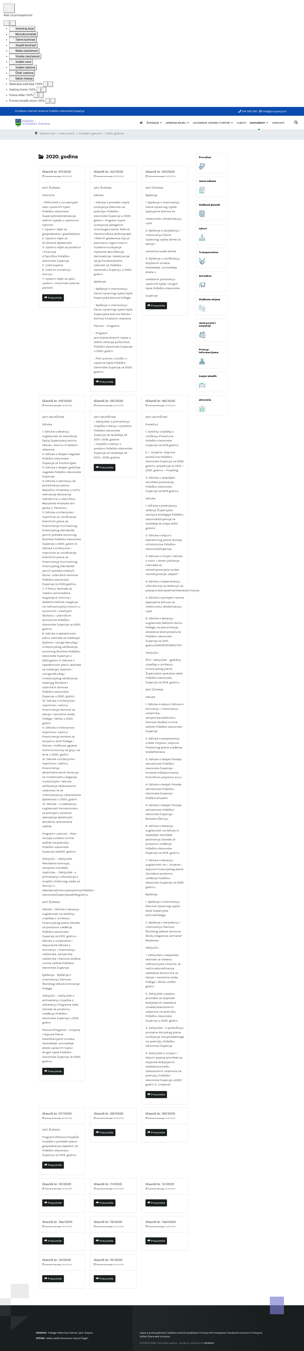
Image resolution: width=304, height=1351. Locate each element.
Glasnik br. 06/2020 (160, 400)
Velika (49, 1338)
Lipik (80, 1332)
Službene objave (209, 299)
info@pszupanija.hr (274, 111)
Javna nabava (207, 181)
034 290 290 (249, 111)
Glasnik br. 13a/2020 (57, 1221)
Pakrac (73, 1332)
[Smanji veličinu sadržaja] (45, 84)
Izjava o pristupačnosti (153, 1332)
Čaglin (84, 1338)
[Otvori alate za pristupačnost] (9, 8)
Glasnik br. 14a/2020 (160, 1221)
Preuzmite (54, 297)
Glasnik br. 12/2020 (159, 1184)
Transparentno (208, 252)
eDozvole (205, 400)
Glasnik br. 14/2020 (56, 1259)
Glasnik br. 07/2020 (57, 1113)
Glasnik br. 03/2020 (160, 171)
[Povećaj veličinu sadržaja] (50, 84)
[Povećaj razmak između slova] (53, 101)
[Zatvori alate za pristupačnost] (13, 23)
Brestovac (66, 1338)
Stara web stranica (159, 1336)
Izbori (203, 228)
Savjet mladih (208, 376)
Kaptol (77, 1338)
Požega (52, 1332)
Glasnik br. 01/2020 (56, 171)
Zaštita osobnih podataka (183, 1332)
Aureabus (205, 276)
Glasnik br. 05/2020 (108, 400)
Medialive (209, 1343)
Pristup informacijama (208, 350)
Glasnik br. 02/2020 (108, 171)
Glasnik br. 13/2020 (108, 1221)
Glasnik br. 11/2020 (108, 1184)
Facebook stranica (238, 1332)
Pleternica (63, 1332)
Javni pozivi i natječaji (207, 324)
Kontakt (279, 123)
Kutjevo (88, 1332)
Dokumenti (257, 123)
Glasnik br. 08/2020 (108, 1113)
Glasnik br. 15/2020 (108, 1259)
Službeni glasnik (209, 205)
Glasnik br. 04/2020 (57, 400)
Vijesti (241, 123)
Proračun (205, 157)
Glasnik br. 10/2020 (56, 1184)
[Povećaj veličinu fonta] (44, 90)
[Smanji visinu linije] (36, 95)
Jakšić (56, 1338)
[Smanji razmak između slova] (47, 101)
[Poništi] (7, 23)
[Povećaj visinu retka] (41, 95)
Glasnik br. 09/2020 (160, 1113)
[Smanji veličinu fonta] (38, 90)
